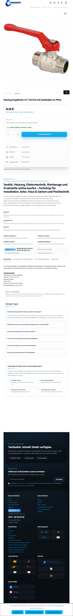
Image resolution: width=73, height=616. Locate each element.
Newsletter (40, 512)
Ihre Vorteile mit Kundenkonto (45, 507)
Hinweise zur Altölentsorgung (15, 552)
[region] (36, 48)
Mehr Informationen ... (58, 606)
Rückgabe (10, 507)
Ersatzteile (31, 318)
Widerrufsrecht (12, 536)
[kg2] (36, 48)
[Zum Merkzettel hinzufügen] (65, 14)
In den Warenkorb (44, 134)
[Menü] (50, 2)
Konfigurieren (17, 612)
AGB (43, 483)
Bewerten (17, 94)
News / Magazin (42, 505)
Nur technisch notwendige (34, 612)
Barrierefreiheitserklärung (15, 540)
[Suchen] (54, 2)
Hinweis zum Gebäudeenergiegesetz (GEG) (19, 543)
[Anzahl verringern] (8, 134)
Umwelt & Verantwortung (44, 509)
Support (10, 500)
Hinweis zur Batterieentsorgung (16, 550)
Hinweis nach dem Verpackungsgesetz (18, 545)
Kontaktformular (12, 502)
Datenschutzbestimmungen (22, 483)
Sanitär (17, 392)
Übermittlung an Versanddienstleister (17, 547)
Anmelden (59, 479)
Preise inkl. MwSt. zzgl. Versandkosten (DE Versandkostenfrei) (21, 123)
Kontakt (40, 502)
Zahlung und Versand (13, 505)
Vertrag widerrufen (14, 510)
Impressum (11, 531)
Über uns (40, 500)
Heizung (13, 392)
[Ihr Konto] (62, 2)
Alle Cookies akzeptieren (53, 612)
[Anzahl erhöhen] (18, 134)
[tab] (7, 260)
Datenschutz (11, 538)
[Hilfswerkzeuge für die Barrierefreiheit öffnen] (58, 2)
